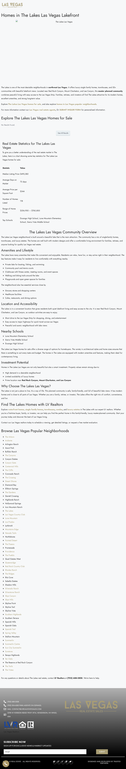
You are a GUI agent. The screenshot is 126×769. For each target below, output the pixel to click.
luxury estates (73, 409)
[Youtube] (71, 762)
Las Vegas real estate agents (42, 109)
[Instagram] (59, 762)
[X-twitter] (63, 762)
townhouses (49, 409)
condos (59, 409)
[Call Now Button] (5, 763)
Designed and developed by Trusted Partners (104, 762)
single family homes (34, 409)
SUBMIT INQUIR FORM (70, 109)
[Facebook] (55, 762)
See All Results (63, 133)
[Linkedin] (67, 762)
